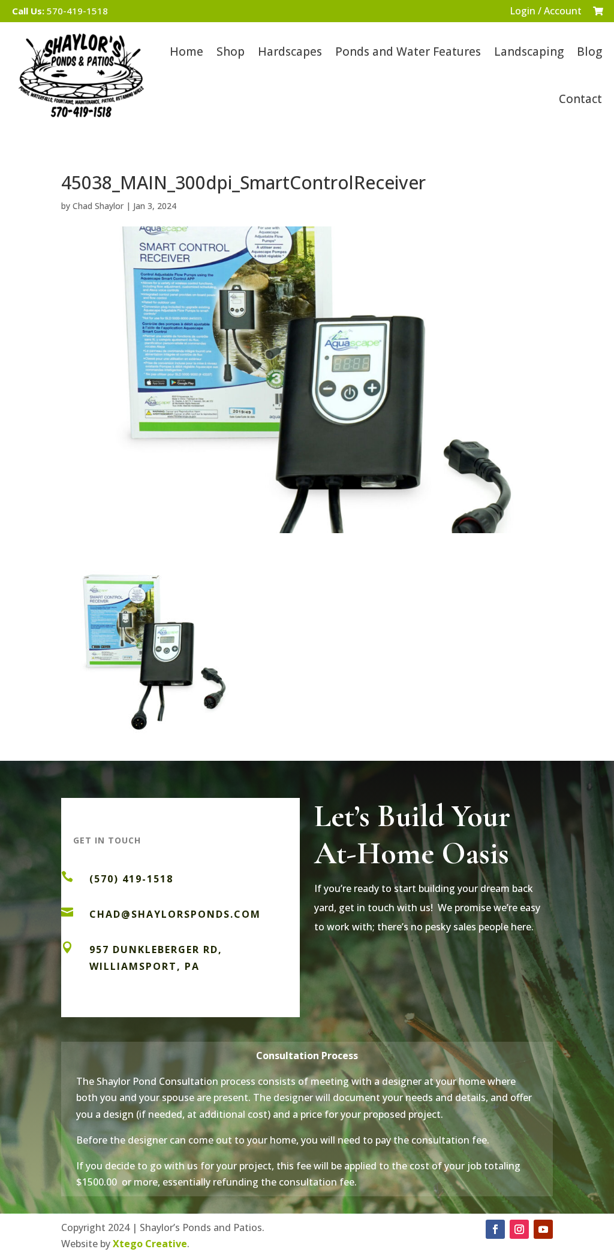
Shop (230, 51)
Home (186, 51)
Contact (580, 99)
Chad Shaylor (98, 205)
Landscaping (529, 51)
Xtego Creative (150, 1243)
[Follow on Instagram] (519, 1229)
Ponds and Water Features (408, 51)
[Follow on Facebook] (495, 1229)
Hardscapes (290, 51)
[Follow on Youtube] (543, 1229)
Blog (589, 51)
